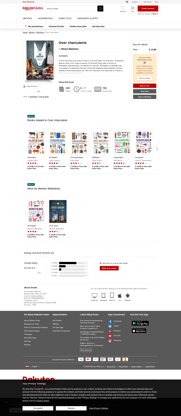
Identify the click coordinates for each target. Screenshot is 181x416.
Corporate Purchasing (61, 331)
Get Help (27, 341)
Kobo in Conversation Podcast (36, 327)
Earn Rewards (28, 2)
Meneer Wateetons (70, 49)
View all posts (86, 350)
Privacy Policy (123, 366)
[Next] (157, 149)
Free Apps (28, 334)
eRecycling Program (32, 331)
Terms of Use (111, 366)
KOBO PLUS (65, 18)
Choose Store (144, 78)
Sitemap (27, 345)
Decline (71, 408)
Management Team (31, 324)
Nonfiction (33, 97)
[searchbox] (74, 8)
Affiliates (55, 324)
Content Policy (150, 366)
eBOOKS (28, 18)
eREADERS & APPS (88, 18)
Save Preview (31, 86)
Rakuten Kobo (33, 8)
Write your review (109, 268)
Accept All (38, 408)
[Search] (100, 8)
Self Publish (57, 320)
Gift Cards (147, 2)
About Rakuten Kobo (32, 320)
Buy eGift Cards (30, 338)
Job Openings (57, 327)
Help (156, 2)
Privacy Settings (136, 366)
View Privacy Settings (98, 408)
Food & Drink (43, 97)
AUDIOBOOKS (45, 18)
